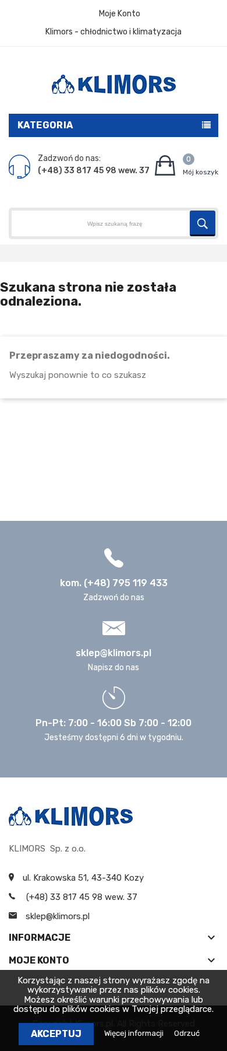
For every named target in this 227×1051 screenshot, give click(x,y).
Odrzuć (187, 1033)
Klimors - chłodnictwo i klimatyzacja (113, 32)
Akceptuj (56, 1033)
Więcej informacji (134, 1033)
